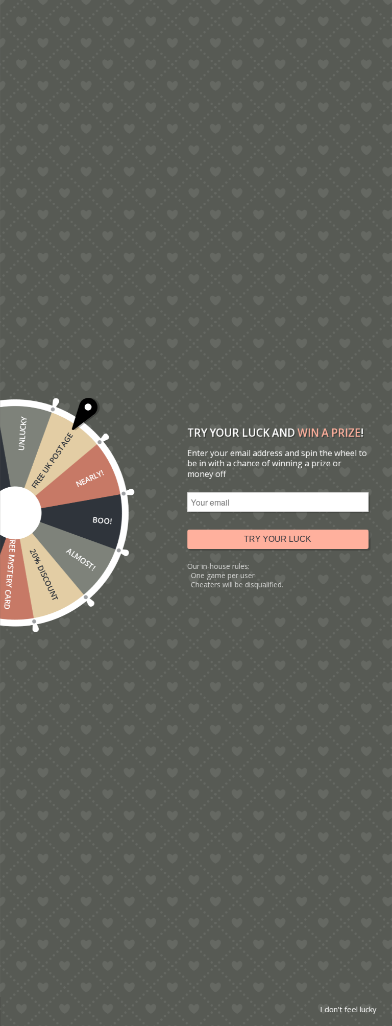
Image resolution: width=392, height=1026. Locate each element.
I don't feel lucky (348, 1009)
